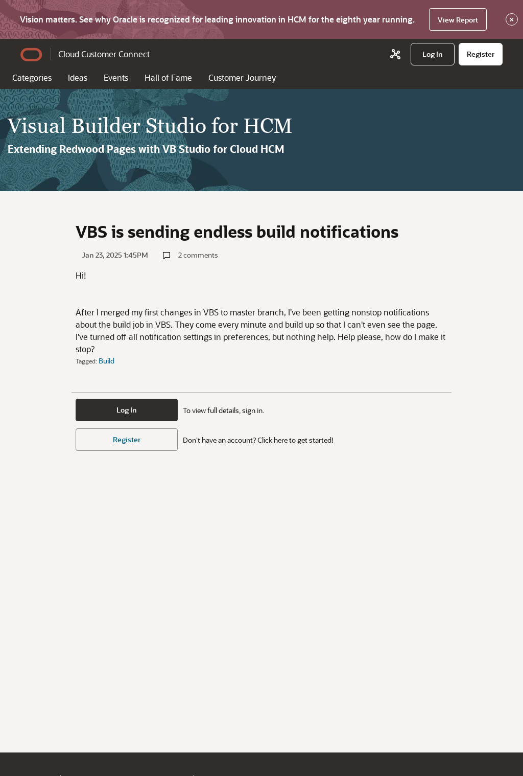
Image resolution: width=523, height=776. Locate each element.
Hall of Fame (168, 77)
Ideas (77, 77)
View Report (458, 20)
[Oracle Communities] (395, 54)
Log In (126, 410)
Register (126, 439)
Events (116, 77)
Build (106, 361)
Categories (32, 77)
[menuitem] (433, 54)
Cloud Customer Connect (104, 54)
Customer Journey (242, 77)
